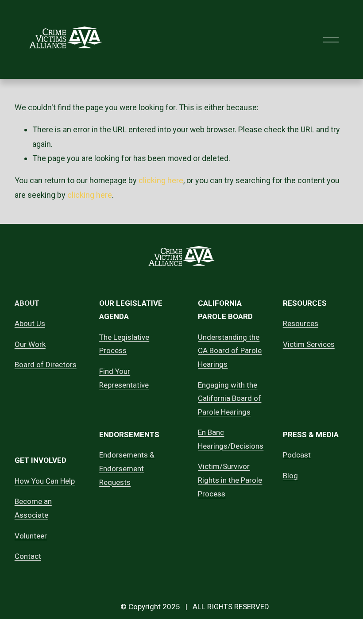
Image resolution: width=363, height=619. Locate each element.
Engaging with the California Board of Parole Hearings (229, 398)
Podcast (297, 454)
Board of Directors (46, 364)
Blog (290, 475)
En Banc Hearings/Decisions (230, 439)
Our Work (30, 344)
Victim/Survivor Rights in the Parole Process (230, 480)
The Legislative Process (124, 344)
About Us (30, 323)
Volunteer (31, 535)
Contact (28, 556)
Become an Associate (33, 508)
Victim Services (309, 344)
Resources (300, 323)
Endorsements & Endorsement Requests (126, 468)
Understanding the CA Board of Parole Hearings (230, 351)
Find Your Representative (124, 378)
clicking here (161, 180)
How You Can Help (45, 481)
